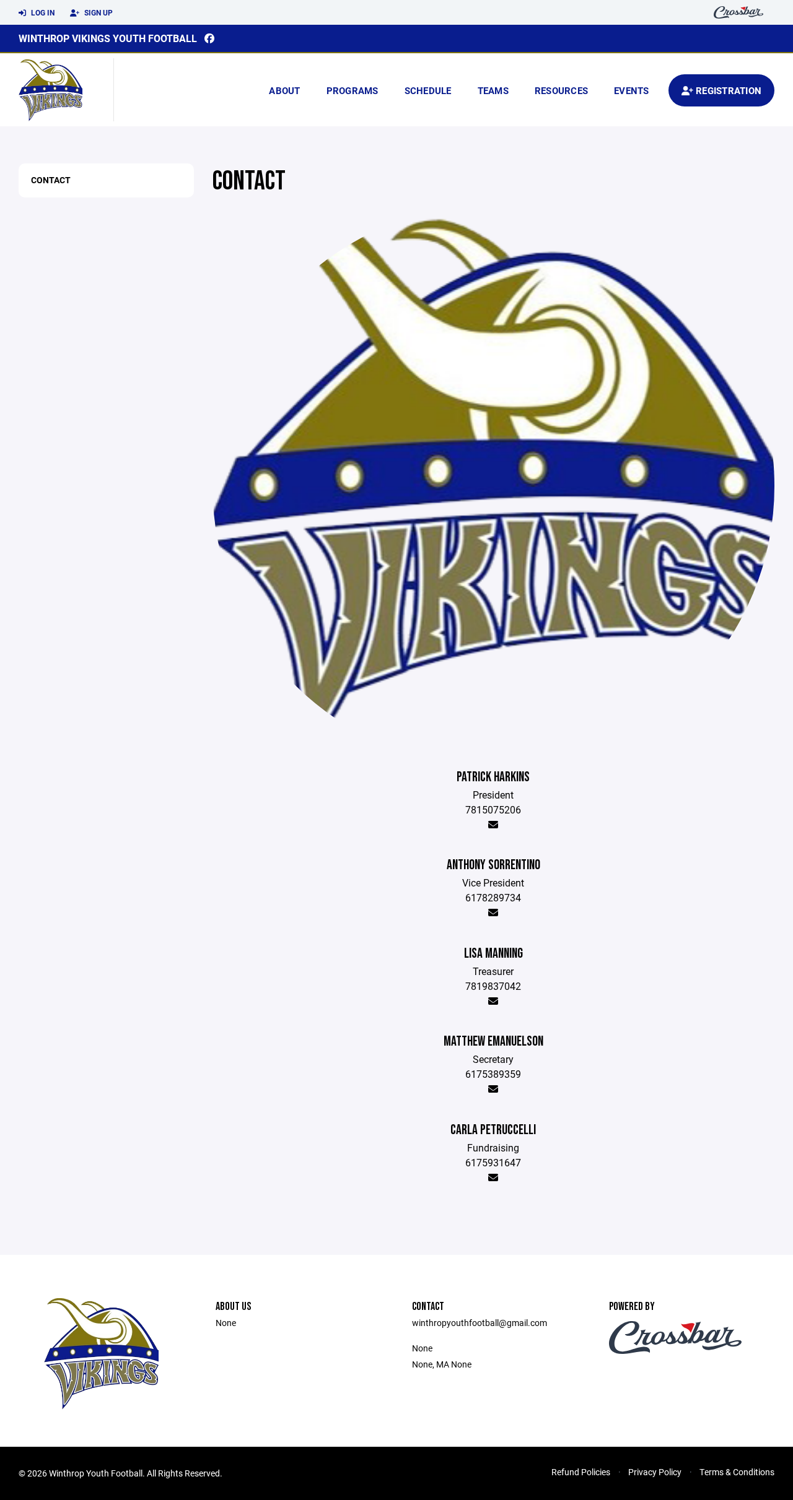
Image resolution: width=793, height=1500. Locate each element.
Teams (493, 90)
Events (631, 90)
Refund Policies (580, 1472)
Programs (352, 90)
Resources (561, 90)
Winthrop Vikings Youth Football (108, 38)
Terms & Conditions (736, 1472)
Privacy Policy (654, 1472)
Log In (42, 12)
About (284, 90)
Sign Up (97, 12)
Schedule (428, 90)
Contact (51, 180)
